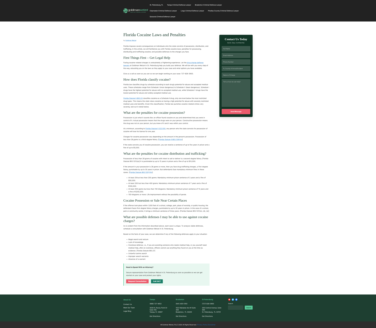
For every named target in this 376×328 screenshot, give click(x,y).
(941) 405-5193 (181, 304)
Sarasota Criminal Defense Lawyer (162, 17)
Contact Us (127, 304)
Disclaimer (212, 325)
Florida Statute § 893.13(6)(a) (170, 140)
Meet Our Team (129, 308)
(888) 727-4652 (156, 304)
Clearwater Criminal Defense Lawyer (163, 11)
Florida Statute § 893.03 (133, 98)
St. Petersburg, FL (156, 5)
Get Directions (155, 316)
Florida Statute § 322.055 (155, 129)
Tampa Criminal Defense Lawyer (179, 5)
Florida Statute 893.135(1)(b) (141, 172)
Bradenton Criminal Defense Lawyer (208, 5)
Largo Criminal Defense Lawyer (192, 11)
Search (230, 303)
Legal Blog (127, 311)
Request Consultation (137, 281)
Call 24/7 (157, 281)
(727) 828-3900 (208, 304)
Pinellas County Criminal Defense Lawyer (223, 11)
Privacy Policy (202, 325)
